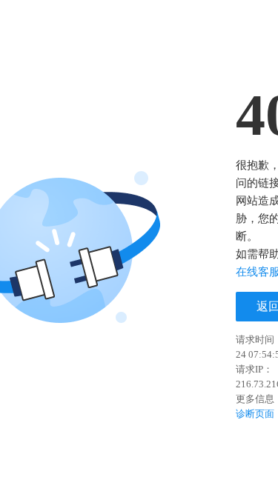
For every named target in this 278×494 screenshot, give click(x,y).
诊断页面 (255, 413)
